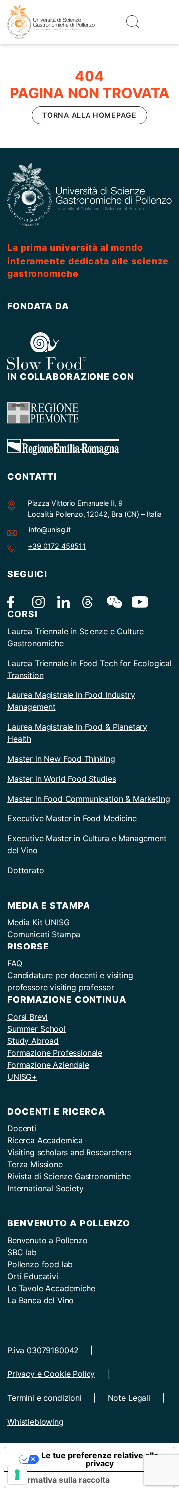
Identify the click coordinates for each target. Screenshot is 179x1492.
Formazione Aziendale (48, 1065)
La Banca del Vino (40, 1300)
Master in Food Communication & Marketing (88, 799)
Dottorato (25, 870)
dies (108, 779)
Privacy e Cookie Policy (51, 1374)
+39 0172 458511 (57, 546)
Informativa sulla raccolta (61, 1480)
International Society (45, 1188)
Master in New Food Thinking (61, 759)
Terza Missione (35, 1164)
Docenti (21, 1128)
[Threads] (88, 601)
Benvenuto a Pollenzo (47, 1240)
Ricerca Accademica (45, 1140)
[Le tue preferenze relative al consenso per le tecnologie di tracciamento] (17, 1474)
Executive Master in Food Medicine (72, 818)
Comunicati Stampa (43, 934)
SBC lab (22, 1252)
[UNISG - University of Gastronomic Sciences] (51, 21)
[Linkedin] (63, 601)
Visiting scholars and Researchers (69, 1152)
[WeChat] (113, 601)
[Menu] (163, 21)
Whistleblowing (35, 1422)
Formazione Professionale (54, 1053)
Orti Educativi (32, 1276)
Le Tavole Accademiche (51, 1288)
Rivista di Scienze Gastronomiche (69, 1176)
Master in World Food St (51, 779)
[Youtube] (138, 601)
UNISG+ (22, 1077)
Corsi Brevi (27, 1017)
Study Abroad (33, 1041)
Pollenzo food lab (40, 1264)
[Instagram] (38, 601)
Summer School (36, 1029)
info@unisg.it (50, 529)
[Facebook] (13, 601)
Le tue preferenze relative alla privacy (99, 1459)
